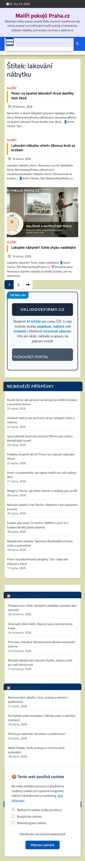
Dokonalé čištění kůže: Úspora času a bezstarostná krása (40, 626)
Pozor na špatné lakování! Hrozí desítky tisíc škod (42, 95)
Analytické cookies (28, 816)
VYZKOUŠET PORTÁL (30, 357)
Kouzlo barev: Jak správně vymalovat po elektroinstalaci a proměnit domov (42, 402)
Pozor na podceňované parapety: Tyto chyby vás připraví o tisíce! (37, 561)
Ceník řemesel (24, 688)
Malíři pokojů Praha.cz (42, 15)
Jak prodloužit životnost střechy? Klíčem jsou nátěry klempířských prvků (40, 438)
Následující (28, 284)
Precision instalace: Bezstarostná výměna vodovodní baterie (41, 644)
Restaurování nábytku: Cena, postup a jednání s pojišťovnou (38, 699)
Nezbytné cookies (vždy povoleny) (39, 809)
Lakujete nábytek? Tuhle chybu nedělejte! (43, 247)
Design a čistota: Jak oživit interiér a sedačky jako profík (42, 491)
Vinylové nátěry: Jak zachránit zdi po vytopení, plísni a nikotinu (41, 420)
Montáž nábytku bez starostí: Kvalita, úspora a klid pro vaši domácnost (40, 662)
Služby (12, 88)
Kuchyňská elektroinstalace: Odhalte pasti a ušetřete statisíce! (41, 718)
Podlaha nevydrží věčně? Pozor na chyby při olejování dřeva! (40, 456)
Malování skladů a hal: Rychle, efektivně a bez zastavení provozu (42, 507)
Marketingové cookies (31, 823)
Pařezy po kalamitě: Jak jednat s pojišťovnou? (37, 734)
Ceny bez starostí (28, 596)
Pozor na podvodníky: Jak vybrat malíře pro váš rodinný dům (41, 475)
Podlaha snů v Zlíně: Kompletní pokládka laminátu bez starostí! (42, 607)
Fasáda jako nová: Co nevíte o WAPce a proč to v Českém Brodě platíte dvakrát (37, 525)
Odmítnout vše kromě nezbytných (42, 834)
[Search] (77, 43)
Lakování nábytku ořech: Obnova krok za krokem (43, 148)
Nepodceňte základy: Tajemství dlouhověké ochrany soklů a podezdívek (40, 543)
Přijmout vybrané (42, 844)
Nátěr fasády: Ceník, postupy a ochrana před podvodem (36, 750)
